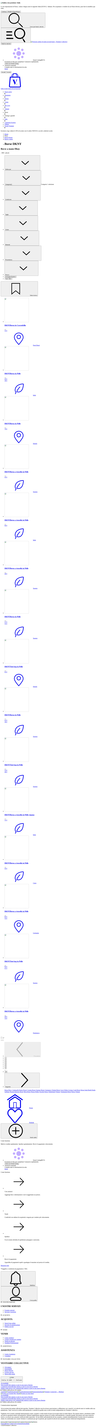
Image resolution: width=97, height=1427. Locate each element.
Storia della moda (10, 1374)
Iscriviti (9, 72)
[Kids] (50, 121)
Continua (4, 11)
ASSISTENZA (7, 1346)
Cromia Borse (31, 1090)
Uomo (6, 102)
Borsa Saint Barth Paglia (88, 1090)
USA (14, 1423)
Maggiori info (5, 1265)
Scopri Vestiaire (9, 126)
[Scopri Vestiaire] (50, 128)
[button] (12, 63)
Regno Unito (9, 1423)
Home (6, 134)
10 (6, 1071)
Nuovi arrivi (8, 92)
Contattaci (8, 1356)
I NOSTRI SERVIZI (8, 1302)
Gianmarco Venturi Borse (52, 1090)
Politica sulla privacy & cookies (11, 1390)
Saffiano (7, 1092)
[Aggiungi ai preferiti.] (5, 329)
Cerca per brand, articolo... (37, 26)
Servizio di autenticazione (12, 1325)
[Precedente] (1, 1036)
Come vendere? (9, 1338)
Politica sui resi (9, 1326)
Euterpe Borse (40, 1090)
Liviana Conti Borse (74, 1090)
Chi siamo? (8, 1367)
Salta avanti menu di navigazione (10, 88)
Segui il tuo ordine (10, 1323)
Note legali (17, 1385)
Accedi (3, 72)
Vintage (7, 109)
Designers (8, 95)
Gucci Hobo (64, 1090)
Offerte (7, 124)
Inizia (6, 69)
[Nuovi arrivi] (50, 93)
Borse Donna (9, 137)
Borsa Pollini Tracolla (37, 1092)
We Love (7, 105)
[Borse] (50, 114)
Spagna (24, 1423)
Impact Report (9, 1370)
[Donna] (50, 100)
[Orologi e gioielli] (50, 117)
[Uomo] (50, 104)
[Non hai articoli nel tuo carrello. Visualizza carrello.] (15, 87)
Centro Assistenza (10, 1354)
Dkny (6, 136)
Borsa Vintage (75, 1092)
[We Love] (50, 107)
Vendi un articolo (6, 44)
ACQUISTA (6, 1315)
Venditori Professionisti (11, 1343)
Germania (19, 1423)
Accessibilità (4, 1383)
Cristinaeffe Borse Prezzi (19, 1090)
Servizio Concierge (10, 1312)
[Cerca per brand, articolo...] (16, 35)
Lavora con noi (9, 1372)
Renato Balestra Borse (16, 1092)
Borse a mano (9, 139)
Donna (7, 98)
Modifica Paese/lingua (14, 11)
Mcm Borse (27, 1092)
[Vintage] (50, 111)
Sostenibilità (8, 1369)
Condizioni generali (19, 1386)
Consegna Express (10, 122)
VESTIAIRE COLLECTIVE (11, 1359)
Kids (6, 119)
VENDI (4, 1330)
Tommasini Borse (66, 1092)
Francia (3, 1423)
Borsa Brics (8, 1090)
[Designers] (50, 97)
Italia (27, 1423)
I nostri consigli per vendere (13, 1339)
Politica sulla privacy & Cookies (23, 1388)
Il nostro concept (9, 1310)
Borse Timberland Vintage (52, 1092)
